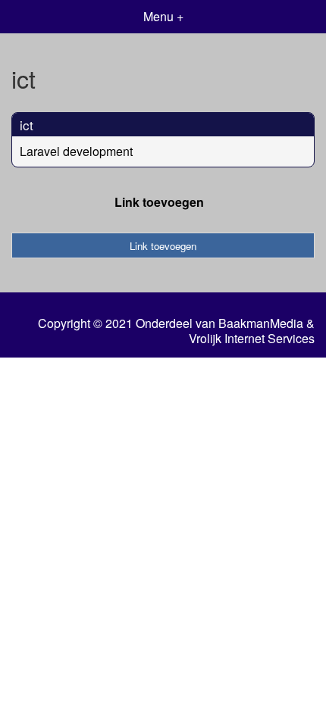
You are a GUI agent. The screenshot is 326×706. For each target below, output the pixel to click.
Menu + (163, 16)
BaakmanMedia (260, 323)
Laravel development (76, 151)
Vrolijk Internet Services (252, 338)
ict (26, 124)
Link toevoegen (159, 202)
